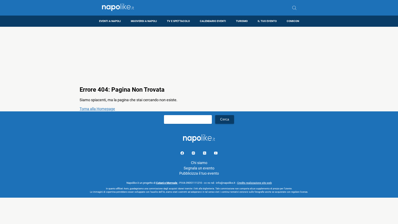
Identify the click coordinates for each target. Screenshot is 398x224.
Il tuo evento (267, 21)
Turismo (242, 21)
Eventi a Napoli (110, 21)
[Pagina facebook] (182, 154)
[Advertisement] (199, 56)
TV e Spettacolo (178, 21)
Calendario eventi (213, 21)
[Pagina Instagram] (193, 154)
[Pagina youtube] (216, 154)
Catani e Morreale (167, 182)
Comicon (293, 21)
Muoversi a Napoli (144, 21)
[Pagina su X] (205, 154)
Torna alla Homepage (97, 109)
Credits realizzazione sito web (254, 182)
